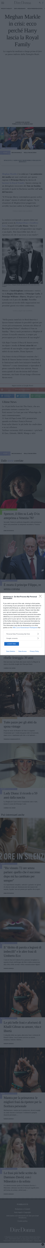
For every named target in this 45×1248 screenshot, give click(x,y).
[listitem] (22, 634)
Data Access (22, 651)
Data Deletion (10, 651)
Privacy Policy (34, 651)
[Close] (41, 597)
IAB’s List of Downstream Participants (25, 627)
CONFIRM (11, 644)
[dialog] (22, 624)
